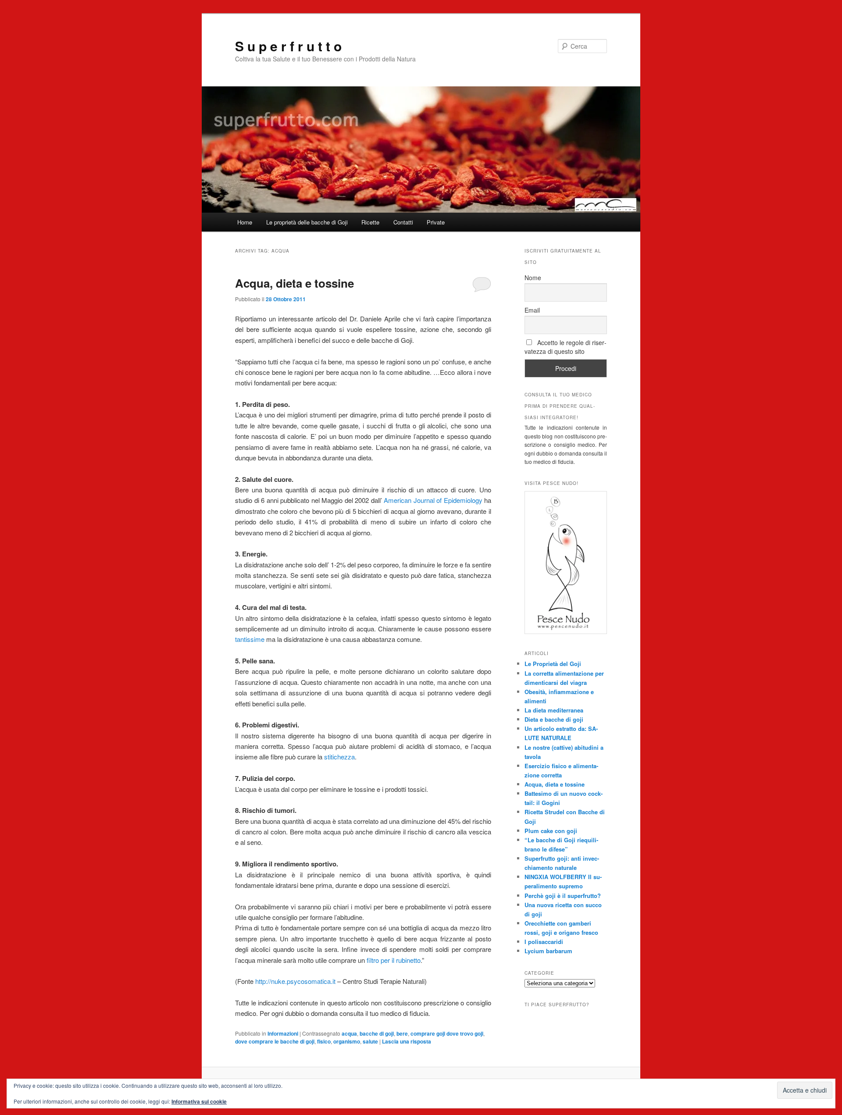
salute (370, 1041)
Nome (532, 277)
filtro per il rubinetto (393, 960)
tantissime (249, 639)
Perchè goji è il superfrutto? (562, 895)
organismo (346, 1041)
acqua (349, 1033)
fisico (324, 1041)
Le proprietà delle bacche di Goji (307, 222)
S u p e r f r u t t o (288, 45)
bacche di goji (377, 1033)
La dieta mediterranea (553, 710)
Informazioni (283, 1033)
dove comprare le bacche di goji (274, 1041)
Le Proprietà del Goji (552, 663)
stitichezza (339, 756)
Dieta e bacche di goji (553, 719)
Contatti (403, 222)
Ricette (370, 222)
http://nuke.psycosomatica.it (295, 981)
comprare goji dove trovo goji (446, 1033)
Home (244, 222)
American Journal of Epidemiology (433, 500)
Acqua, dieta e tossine (294, 283)
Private (436, 222)
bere (402, 1033)
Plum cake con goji (550, 830)
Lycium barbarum (548, 951)
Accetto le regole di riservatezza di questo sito (565, 347)
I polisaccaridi (543, 941)
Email (532, 310)
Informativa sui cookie (199, 1101)
